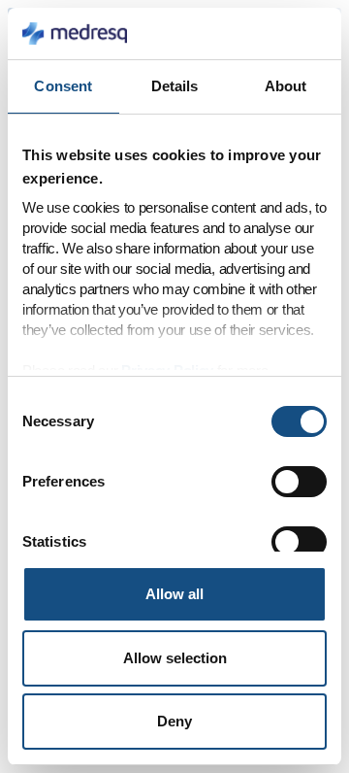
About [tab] (286, 86)
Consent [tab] (63, 86)
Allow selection (175, 658)
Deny (174, 721)
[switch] (299, 481)
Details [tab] (175, 86)
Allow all (174, 594)
